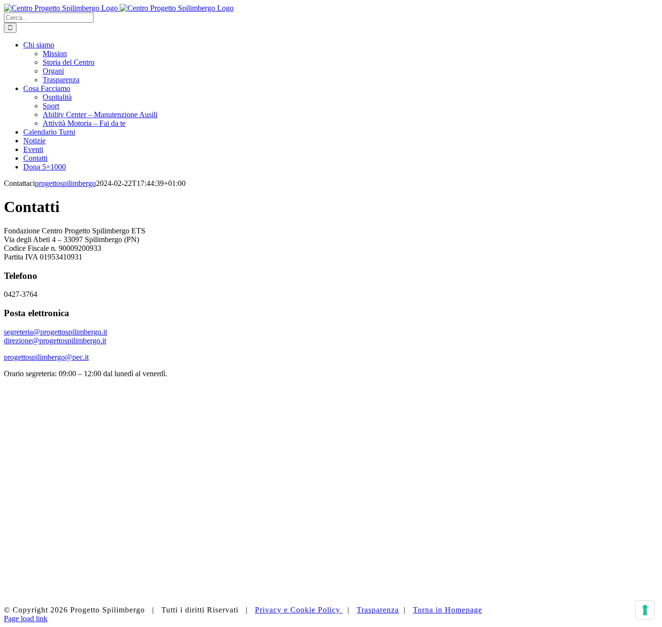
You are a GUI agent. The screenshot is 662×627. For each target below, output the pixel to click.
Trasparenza (378, 610)
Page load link (25, 618)
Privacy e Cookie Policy (299, 610)
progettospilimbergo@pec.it (46, 357)
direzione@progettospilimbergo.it (55, 340)
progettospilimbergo (65, 183)
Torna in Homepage (447, 610)
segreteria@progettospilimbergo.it (55, 332)
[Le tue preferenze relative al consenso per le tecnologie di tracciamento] (645, 610)
